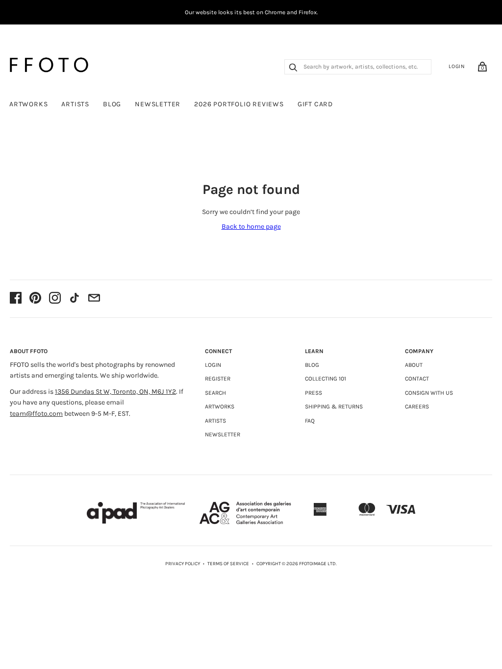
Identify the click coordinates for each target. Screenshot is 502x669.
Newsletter (157, 104)
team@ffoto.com (36, 413)
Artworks (28, 104)
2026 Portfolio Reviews (239, 104)
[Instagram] (55, 299)
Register (217, 378)
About (414, 364)
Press (313, 392)
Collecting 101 (325, 378)
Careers (417, 406)
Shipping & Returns (334, 406)
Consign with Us (429, 392)
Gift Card (315, 104)
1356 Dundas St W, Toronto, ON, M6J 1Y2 (115, 391)
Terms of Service (228, 564)
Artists (75, 104)
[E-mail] (94, 299)
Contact (417, 378)
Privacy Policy (182, 564)
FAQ (310, 420)
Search (215, 392)
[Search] (293, 68)
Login (457, 66)
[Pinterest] (35, 299)
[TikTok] (74, 299)
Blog (112, 104)
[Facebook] (16, 299)
